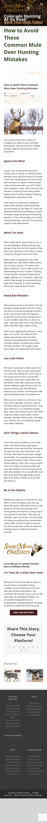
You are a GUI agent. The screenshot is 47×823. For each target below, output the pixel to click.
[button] (6, 676)
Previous (30, 73)
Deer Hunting (23, 96)
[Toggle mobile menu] (41, 4)
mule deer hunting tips (18, 103)
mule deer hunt (28, 100)
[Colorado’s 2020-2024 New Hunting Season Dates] (34, 670)
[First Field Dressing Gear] (12, 670)
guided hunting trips (15, 100)
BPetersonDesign (12, 93)
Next (39, 73)
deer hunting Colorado (26, 98)
